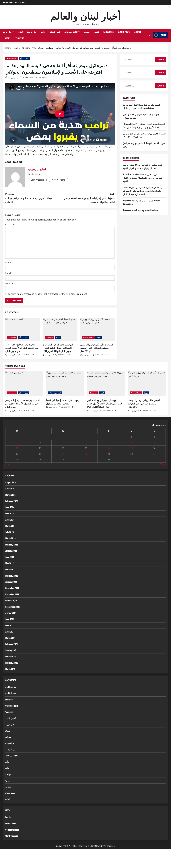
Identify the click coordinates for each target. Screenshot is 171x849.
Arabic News (124, 31)
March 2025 (10, 494)
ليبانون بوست (13, 77)
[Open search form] (150, 35)
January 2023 (11, 550)
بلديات (8, 736)
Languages (108, 31)
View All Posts (58, 179)
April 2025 (9, 488)
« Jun (7, 464)
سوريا (98, 337)
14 (109, 448)
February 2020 (11, 662)
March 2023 (10, 538)
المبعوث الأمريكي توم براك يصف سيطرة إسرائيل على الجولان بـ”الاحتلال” (96, 348)
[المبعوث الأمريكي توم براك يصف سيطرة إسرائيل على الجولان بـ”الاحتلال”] (97, 329)
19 (63, 453)
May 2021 (9, 625)
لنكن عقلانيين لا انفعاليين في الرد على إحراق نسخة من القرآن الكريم (142, 166)
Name (9, 262)
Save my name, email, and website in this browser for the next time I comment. (47, 293)
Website (9, 283)
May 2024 (9, 513)
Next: (89, 198)
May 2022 (9, 563)
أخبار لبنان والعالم (85, 15)
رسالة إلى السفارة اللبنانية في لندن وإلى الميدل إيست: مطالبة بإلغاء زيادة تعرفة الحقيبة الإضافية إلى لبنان (142, 191)
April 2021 (9, 631)
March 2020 (10, 656)
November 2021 (12, 594)
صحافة (86, 31)
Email (9, 273)
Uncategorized (55, 393)
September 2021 (12, 606)
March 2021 (10, 637)
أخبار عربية (7, 31)
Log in (8, 817)
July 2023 (9, 532)
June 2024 (9, 507)
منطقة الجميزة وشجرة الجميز (145, 210)
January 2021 (11, 650)
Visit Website (37, 179)
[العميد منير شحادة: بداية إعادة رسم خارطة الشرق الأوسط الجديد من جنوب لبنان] (22, 329)
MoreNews (95, 845)
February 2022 (11, 575)
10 (17, 448)
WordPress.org (11, 835)
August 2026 (11, 482)
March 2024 (10, 525)
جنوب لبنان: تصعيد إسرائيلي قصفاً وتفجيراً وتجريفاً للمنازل (62, 401)
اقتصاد (96, 31)
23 (154, 453)
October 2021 (11, 600)
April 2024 (9, 519)
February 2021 (11, 644)
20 (86, 453)
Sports (8, 38)
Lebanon (137, 31)
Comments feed (12, 829)
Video (163, 35)
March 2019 (10, 669)
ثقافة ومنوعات (70, 31)
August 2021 (10, 612)
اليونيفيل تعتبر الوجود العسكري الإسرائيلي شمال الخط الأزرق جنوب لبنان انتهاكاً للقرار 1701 (58, 348)
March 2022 (10, 569)
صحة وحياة (10, 792)
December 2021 (12, 588)
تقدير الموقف (54, 31)
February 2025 (11, 501)
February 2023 (11, 544)
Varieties (19, 38)
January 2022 (11, 581)
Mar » (163, 464)
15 (131, 448)
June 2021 (9, 619)
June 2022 (9, 557)
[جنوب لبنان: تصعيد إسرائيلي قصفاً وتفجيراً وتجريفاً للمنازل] (65, 383)
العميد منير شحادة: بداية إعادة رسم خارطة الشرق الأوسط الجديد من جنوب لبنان (22, 348)
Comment (11, 224)
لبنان (20, 31)
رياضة (8, 774)
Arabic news (10, 687)
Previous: (28, 198)
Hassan (126, 200)
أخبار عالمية (32, 31)
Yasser (125, 187)
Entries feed (10, 823)
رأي (43, 31)
